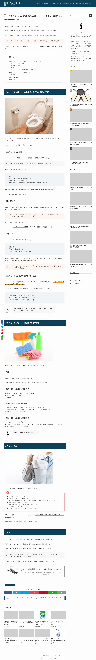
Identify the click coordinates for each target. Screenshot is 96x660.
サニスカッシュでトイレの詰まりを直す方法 (23, 72)
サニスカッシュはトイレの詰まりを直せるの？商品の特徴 (26, 61)
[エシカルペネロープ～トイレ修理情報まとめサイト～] (12, 4)
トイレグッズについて (9, 19)
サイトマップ (39, 655)
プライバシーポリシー (55, 655)
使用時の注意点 (15, 77)
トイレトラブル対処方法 (77, 280)
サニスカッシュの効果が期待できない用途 (23, 69)
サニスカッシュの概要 (18, 63)
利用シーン (16, 67)
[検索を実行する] (90, 15)
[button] (8, 592)
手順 (14, 74)
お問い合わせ (46, 655)
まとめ (13, 79)
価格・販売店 (16, 65)
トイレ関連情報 (75, 283)
